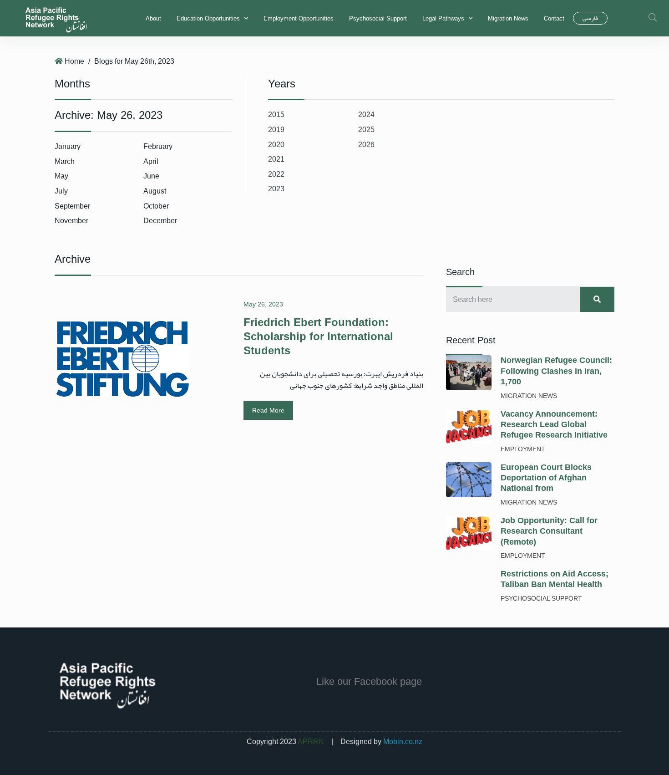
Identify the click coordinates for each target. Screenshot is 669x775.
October (156, 206)
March (65, 161)
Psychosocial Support (378, 18)
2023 (276, 189)
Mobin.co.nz (402, 741)
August (154, 191)
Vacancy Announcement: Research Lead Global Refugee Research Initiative (554, 424)
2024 (366, 114)
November (71, 220)
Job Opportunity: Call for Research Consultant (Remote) (549, 531)
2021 (276, 159)
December (160, 220)
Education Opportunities (208, 18)
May (61, 176)
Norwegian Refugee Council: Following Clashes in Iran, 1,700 (556, 371)
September (72, 206)
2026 (366, 144)
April (150, 161)
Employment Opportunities (299, 18)
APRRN (311, 741)
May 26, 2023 (263, 304)
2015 (276, 114)
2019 (276, 129)
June (151, 176)
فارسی (590, 18)
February (157, 146)
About (153, 18)
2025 (366, 129)
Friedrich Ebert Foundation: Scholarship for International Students (318, 336)
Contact (554, 18)
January (68, 146)
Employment (523, 449)
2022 (276, 174)
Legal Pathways (443, 18)
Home (74, 61)
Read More (268, 410)
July (61, 191)
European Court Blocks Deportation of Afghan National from (546, 478)
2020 (276, 144)
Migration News (508, 18)
